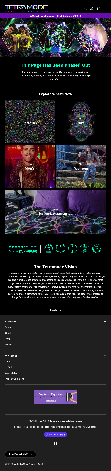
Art (81, 123)
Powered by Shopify (36, 464)
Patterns (30, 123)
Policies (9, 344)
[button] (98, 8)
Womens (81, 168)
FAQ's (7, 338)
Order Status (11, 372)
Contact (9, 327)
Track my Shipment (14, 378)
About (8, 332)
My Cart (8, 367)
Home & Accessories (55, 213)
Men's (30, 168)
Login (7, 361)
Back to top (55, 310)
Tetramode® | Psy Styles (19, 464)
